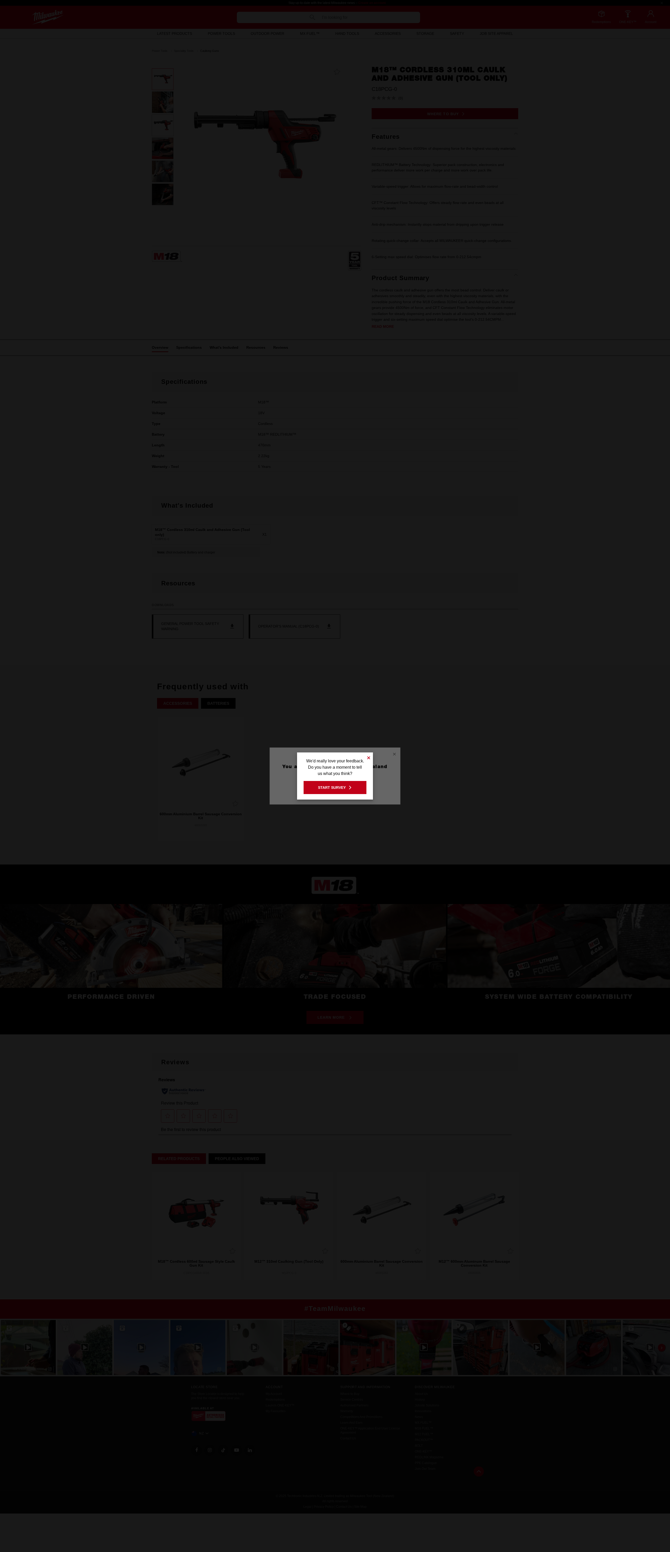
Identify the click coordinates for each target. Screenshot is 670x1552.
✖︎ (369, 757)
